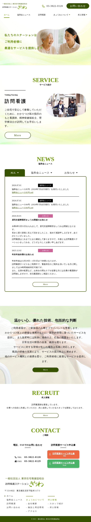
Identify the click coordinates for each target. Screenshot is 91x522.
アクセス (32, 511)
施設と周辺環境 (36, 507)
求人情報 (82, 15)
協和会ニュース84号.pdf (22, 208)
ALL (13, 172)
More (17, 135)
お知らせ (69, 172)
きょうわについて (61, 15)
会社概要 (32, 504)
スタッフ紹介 (56, 504)
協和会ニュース (23, 15)
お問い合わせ (78, 6)
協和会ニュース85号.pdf (22, 192)
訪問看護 (42, 15)
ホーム (6, 15)
